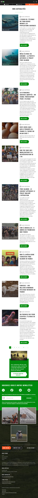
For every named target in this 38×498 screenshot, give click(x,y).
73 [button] (23, 347)
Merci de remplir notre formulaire (7, 476)
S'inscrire (28, 398)
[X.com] (3, 390)
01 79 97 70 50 (4, 470)
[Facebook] (11, 390)
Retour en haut (31, 448)
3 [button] (14, 347)
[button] (21, 347)
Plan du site (4, 491)
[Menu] (36, 1)
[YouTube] (29, 390)
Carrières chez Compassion (6, 483)
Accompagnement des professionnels (8, 481)
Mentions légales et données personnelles (9, 492)
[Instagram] (20, 390)
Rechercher (4, 489)
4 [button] (16, 347)
